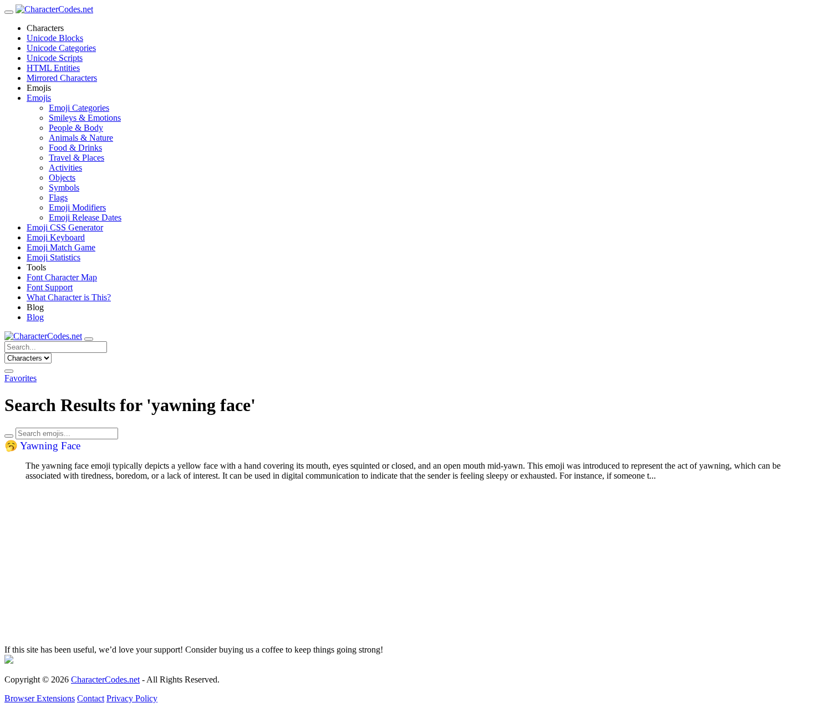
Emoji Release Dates (85, 217)
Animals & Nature (81, 137)
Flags (58, 197)
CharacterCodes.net (105, 679)
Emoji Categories (79, 107)
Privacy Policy (131, 698)
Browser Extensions (39, 698)
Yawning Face (42, 446)
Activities (65, 167)
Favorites (20, 378)
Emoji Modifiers (77, 207)
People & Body (76, 127)
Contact (90, 698)
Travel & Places (76, 157)
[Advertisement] (337, 567)
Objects (62, 177)
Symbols (64, 187)
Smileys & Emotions (85, 117)
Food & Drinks (75, 147)
